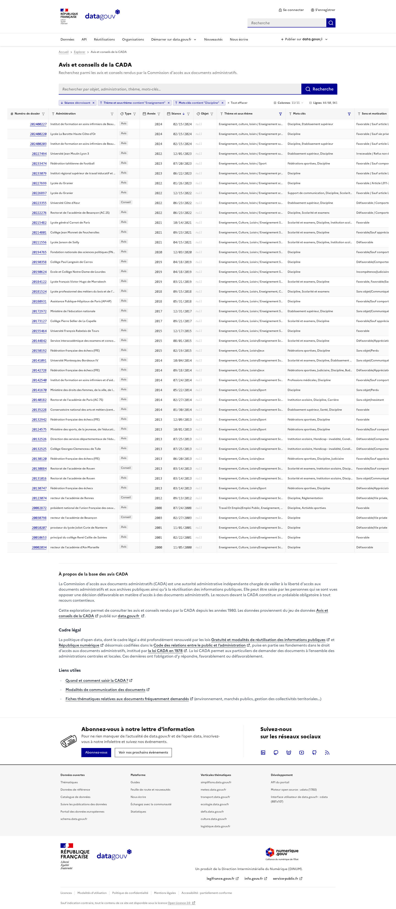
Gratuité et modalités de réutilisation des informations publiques (268, 639)
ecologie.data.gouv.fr (215, 804)
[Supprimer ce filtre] (168, 103)
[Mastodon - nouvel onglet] (275, 752)
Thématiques (69, 782)
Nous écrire (239, 39)
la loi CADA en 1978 (165, 650)
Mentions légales (165, 893)
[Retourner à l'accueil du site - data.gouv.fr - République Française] (114, 856)
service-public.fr (285, 878)
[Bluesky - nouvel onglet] (288, 752)
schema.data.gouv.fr (73, 819)
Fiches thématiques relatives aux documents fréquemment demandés (127, 699)
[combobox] (292, 22)
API (84, 39)
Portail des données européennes (82, 812)
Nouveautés (213, 39)
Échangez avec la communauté (151, 804)
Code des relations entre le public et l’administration (200, 645)
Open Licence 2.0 (179, 903)
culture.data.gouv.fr (214, 819)
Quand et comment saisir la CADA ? (97, 680)
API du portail (280, 782)
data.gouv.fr (129, 616)
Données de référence (75, 790)
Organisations (133, 39)
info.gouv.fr (254, 878)
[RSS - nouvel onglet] (327, 752)
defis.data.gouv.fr (212, 812)
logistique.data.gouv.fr (215, 826)
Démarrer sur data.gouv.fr (171, 39)
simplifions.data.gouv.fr (216, 782)
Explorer (79, 52)
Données (67, 39)
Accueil (64, 52)
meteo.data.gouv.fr (213, 790)
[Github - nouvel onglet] (314, 752)
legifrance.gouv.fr (220, 878)
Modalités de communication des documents (105, 689)
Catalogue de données (75, 797)
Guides (135, 782)
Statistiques (138, 812)
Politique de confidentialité (130, 893)
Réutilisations (104, 39)
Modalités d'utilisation (92, 893)
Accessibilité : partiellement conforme (207, 893)
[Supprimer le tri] (93, 103)
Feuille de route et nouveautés (150, 790)
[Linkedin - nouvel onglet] (263, 752)
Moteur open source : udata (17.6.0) (294, 790)
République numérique (79, 645)
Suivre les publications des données (83, 804)
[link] (291, 10)
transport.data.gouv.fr (215, 797)
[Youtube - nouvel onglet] (301, 752)
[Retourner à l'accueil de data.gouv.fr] (102, 16)
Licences (66, 893)
